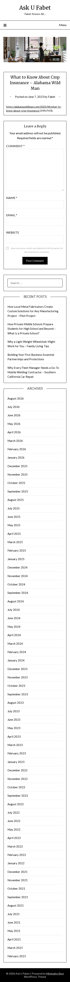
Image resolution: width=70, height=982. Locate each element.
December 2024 (17, 567)
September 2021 (17, 897)
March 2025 (15, 542)
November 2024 (17, 576)
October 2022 (16, 787)
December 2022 (17, 770)
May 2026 (13, 423)
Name (11, 197)
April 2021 (14, 939)
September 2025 (17, 491)
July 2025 (13, 508)
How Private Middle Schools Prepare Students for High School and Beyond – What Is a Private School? (31, 328)
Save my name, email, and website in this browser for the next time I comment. (37, 250)
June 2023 (13, 719)
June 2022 (13, 821)
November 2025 (17, 474)
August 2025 (15, 499)
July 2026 (13, 406)
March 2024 (15, 643)
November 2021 (17, 880)
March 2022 (15, 846)
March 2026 (15, 440)
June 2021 (13, 922)
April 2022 (14, 838)
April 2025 (14, 533)
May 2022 (13, 829)
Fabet (51, 96)
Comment (15, 146)
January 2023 (15, 762)
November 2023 (17, 677)
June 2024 (13, 618)
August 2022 (15, 804)
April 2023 (14, 736)
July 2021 (13, 914)
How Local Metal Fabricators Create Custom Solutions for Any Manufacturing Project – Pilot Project (32, 311)
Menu (62, 25)
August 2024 (15, 601)
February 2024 (16, 652)
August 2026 (15, 398)
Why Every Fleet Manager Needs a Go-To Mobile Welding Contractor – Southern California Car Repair (33, 372)
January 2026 (15, 457)
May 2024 (13, 626)
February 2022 (16, 854)
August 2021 (15, 905)
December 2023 (17, 669)
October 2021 (16, 888)
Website (12, 232)
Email (11, 215)
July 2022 (13, 812)
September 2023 (17, 694)
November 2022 (17, 778)
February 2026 (16, 449)
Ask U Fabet (35, 7)
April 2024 (14, 635)
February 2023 (16, 753)
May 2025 (13, 525)
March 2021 (15, 947)
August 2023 (15, 702)
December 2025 (17, 466)
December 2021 (17, 871)
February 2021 (16, 956)
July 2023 (13, 711)
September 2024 (17, 592)
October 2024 (16, 584)
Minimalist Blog (55, 973)
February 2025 (16, 550)
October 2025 (16, 482)
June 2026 (13, 415)
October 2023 (16, 685)
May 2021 (13, 930)
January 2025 (15, 559)
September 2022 (17, 795)
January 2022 (15, 863)
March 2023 (15, 745)
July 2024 (13, 609)
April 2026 (14, 432)
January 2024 (15, 660)
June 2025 (13, 516)
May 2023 (13, 728)
